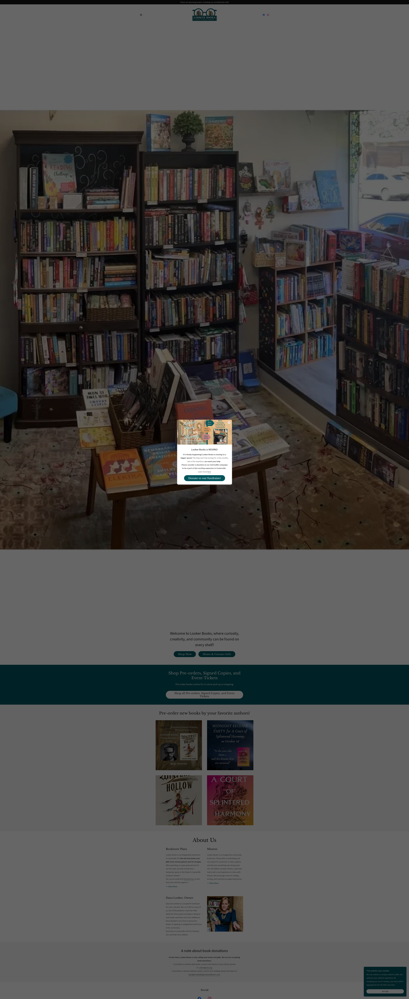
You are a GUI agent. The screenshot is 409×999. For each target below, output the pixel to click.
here (209, 471)
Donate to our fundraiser (204, 478)
